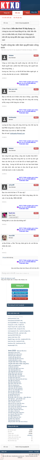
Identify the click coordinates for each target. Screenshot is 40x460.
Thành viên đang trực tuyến (8, 278)
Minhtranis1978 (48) (13, 333)
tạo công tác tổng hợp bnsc (15, 414)
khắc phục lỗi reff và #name (15, 388)
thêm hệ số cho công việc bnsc (16, 403)
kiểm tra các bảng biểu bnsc (15, 389)
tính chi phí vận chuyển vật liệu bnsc (17, 406)
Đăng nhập (34, 12)
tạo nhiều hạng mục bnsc (14, 417)
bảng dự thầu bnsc (22, 350)
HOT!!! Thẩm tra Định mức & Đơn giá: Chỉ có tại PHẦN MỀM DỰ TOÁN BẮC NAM (28, 83)
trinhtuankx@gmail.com (17, 133)
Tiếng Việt (4, 451)
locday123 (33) (21, 328)
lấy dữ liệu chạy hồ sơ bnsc (15, 397)
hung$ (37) (21, 324)
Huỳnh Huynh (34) (12, 326)
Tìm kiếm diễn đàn (6, 17)
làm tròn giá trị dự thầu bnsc (15, 392)
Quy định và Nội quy (34, 454)
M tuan (4, 257)
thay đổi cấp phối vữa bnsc (15, 400)
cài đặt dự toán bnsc (13, 367)
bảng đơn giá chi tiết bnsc (14, 355)
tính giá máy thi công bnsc (15, 408)
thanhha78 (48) (20, 341)
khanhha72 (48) (12, 328)
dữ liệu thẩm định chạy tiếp (15, 374)
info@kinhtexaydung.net (18, 456)
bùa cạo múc (13, 89)
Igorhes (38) (21, 326)
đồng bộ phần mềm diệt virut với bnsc (18, 421)
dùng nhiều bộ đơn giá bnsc (15, 373)
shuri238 (11, 235)
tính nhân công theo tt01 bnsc (16, 409)
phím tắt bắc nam (20, 398)
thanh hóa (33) (11, 341)
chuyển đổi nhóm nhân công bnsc (18, 363)
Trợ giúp (36, 451)
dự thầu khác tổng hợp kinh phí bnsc (17, 379)
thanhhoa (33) (11, 343)
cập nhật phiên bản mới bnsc (15, 371)
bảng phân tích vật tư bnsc (15, 354)
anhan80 (11, 185)
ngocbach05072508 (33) (14, 335)
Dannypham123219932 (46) (15, 320)
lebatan (30, 50)
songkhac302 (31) (25, 339)
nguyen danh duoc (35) (14, 337)
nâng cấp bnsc (27, 397)
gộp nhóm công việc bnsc (15, 383)
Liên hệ (31, 451)
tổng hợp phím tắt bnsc (14, 420)
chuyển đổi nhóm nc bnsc (15, 360)
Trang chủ (6, 13)
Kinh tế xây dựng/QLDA (15, 50)
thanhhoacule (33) (20, 343)
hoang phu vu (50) (12, 324)
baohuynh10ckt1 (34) (13, 318)
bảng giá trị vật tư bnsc (14, 352)
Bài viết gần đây (18, 17)
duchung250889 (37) (13, 322)
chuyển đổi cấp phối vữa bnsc (16, 358)
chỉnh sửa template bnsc (14, 365)
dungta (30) (22, 322)
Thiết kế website (29, 456)
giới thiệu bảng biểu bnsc (14, 382)
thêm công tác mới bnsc (14, 401)
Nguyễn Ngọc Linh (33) (14, 339)
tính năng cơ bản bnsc (14, 411)
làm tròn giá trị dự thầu (14, 391)
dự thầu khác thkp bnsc (14, 377)
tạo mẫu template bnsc (14, 415)
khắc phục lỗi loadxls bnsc (15, 386)
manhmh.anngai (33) (24, 331)
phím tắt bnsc (11, 398)
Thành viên (29, 13)
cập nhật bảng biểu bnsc (14, 370)
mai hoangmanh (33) (13, 331)
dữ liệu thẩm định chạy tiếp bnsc (16, 376)
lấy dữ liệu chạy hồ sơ (14, 395)
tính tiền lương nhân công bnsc (16, 412)
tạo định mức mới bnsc (14, 418)
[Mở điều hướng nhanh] (37, 23)
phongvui (30, 435)
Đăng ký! (20, 286)
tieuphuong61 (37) (12, 345)
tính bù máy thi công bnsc (15, 405)
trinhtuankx (12, 117)
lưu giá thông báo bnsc (14, 394)
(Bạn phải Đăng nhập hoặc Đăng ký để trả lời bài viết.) (25, 268)
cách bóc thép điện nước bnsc (16, 368)
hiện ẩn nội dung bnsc (14, 385)
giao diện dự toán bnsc (14, 380)
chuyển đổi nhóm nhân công (17, 362)
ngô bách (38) (22, 333)
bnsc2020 (12, 351)
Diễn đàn (17, 13)
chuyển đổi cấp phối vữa (14, 357)
